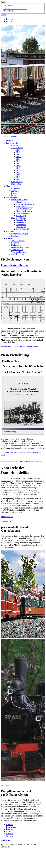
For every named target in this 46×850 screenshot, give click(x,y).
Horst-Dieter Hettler (14, 265)
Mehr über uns (7, 517)
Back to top (5, 840)
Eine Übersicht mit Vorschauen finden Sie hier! (20, 346)
